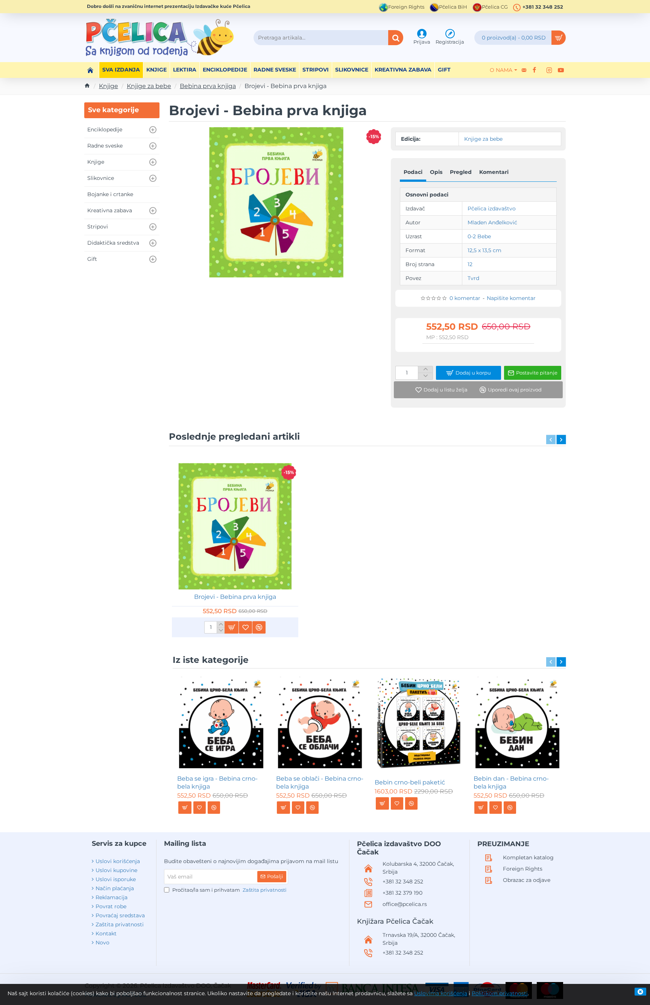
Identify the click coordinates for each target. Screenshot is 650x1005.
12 (470, 264)
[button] (468, 373)
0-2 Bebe (479, 236)
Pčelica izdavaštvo (492, 208)
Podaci (413, 172)
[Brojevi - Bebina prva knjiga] (235, 526)
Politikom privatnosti (500, 993)
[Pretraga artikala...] (395, 37)
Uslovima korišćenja (440, 993)
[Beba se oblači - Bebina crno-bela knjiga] (320, 723)
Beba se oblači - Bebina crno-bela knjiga (319, 782)
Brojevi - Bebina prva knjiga (235, 596)
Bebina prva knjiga (208, 86)
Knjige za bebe (149, 86)
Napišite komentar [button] (511, 298)
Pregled (461, 172)
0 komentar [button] (465, 298)
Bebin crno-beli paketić (410, 782)
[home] (87, 85)
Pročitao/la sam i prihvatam (229, 890)
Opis (436, 172)
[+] (425, 369)
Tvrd (473, 278)
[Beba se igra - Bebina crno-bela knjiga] (221, 723)
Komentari (494, 172)
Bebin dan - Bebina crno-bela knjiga (511, 782)
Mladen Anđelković (492, 222)
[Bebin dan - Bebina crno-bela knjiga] (517, 723)
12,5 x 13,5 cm (484, 250)
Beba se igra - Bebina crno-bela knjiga (217, 782)
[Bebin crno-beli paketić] (419, 723)
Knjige (108, 86)
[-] (425, 376)
